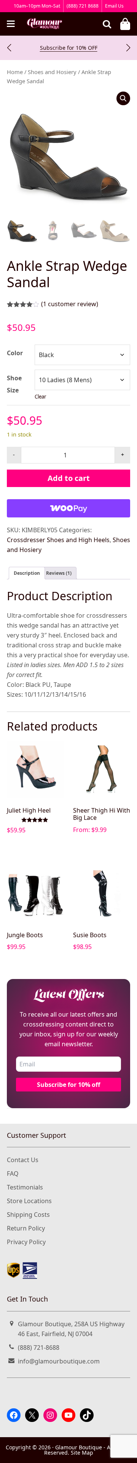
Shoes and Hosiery (52, 72)
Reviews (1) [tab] (59, 573)
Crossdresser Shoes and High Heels (58, 540)
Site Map (82, 1452)
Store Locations (29, 1201)
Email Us (114, 6)
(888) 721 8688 (83, 6)
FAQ (13, 1173)
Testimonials (25, 1187)
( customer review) (69, 304)
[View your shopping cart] (125, 24)
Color (15, 353)
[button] (9, 48)
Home (15, 72)
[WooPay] (68, 508)
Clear (40, 396)
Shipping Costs (28, 1214)
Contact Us (22, 1160)
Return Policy (26, 1228)
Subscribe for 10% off (68, 1084)
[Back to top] (123, 1450)
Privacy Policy (26, 1242)
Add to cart (69, 478)
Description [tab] (27, 573)
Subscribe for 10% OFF (68, 47)
